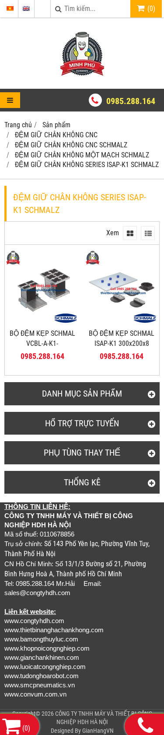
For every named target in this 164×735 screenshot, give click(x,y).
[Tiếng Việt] (10, 8)
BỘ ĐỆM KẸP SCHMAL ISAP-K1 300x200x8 (121, 338)
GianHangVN (98, 730)
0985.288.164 (130, 101)
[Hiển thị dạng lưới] (130, 233)
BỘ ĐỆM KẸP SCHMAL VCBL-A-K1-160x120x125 (42, 343)
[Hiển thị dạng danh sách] (148, 233)
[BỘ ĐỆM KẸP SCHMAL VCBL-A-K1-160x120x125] (42, 322)
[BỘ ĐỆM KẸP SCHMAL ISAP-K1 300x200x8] (122, 322)
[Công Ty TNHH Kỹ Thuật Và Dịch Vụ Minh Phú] (82, 73)
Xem (112, 233)
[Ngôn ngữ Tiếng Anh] (26, 8)
